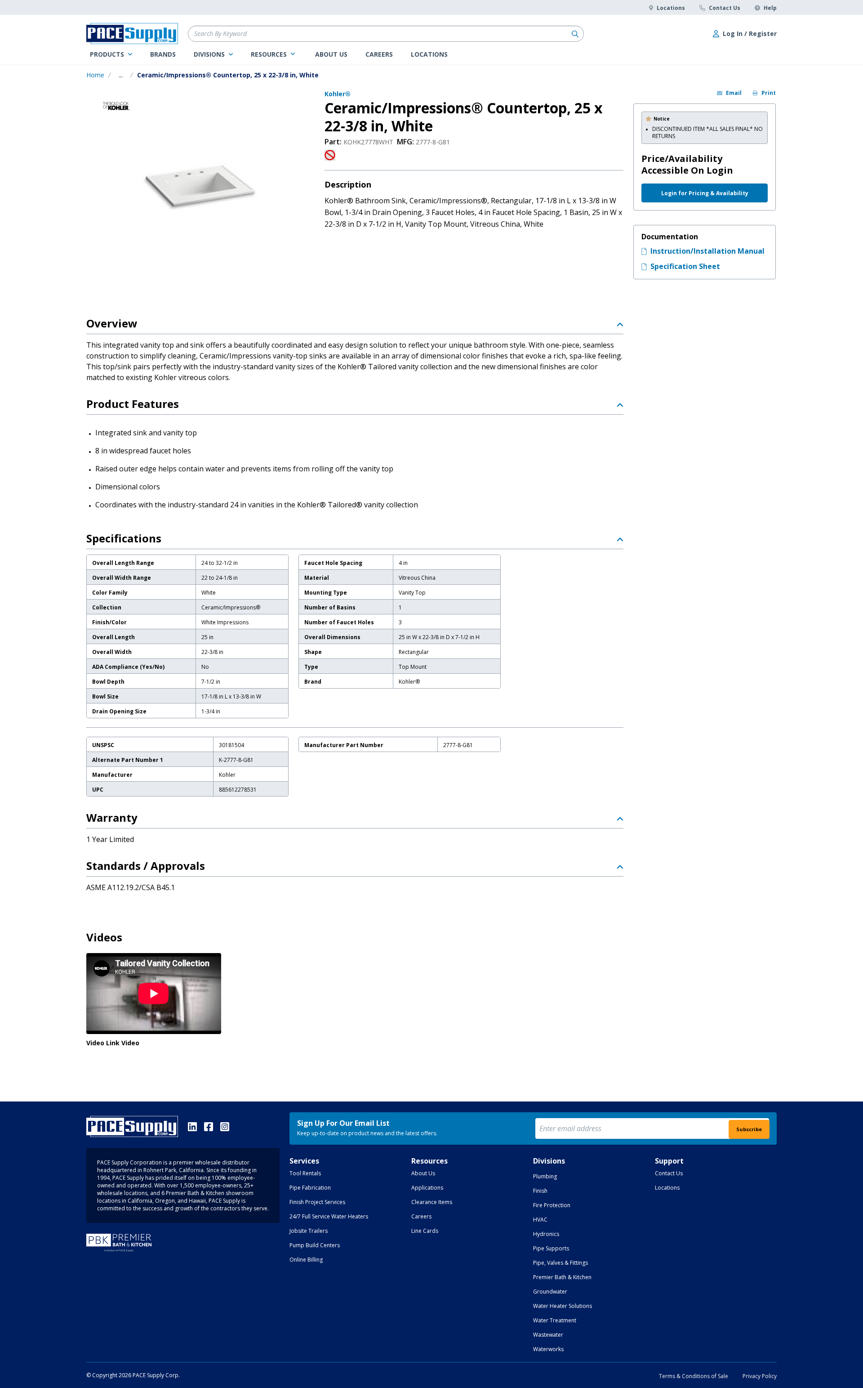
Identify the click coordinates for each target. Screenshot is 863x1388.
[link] (111, 54)
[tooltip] (121, 75)
